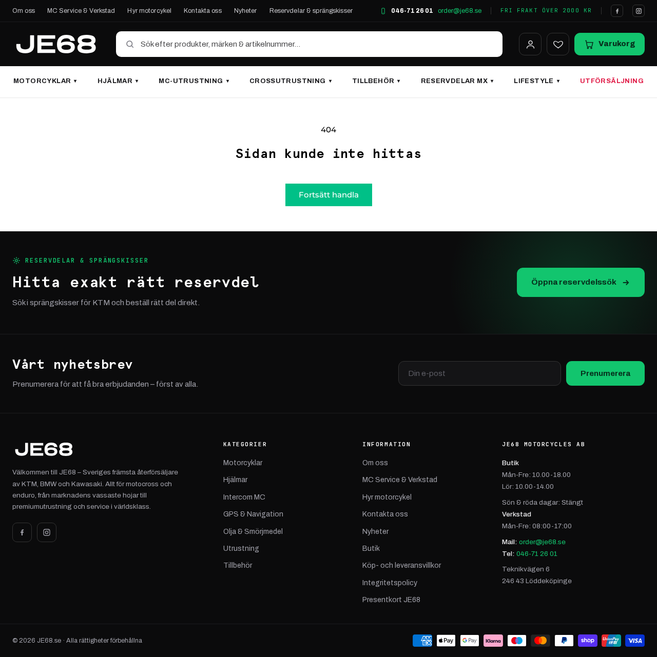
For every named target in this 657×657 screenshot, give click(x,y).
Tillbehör (376, 81)
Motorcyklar (45, 81)
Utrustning (241, 548)
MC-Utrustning (193, 81)
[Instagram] (638, 11)
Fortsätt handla (329, 195)
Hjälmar (118, 81)
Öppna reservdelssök (573, 281)
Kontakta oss (203, 10)
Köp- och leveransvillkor (401, 565)
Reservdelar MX (457, 81)
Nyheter (245, 10)
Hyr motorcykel (149, 10)
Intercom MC (244, 497)
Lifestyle (536, 81)
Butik (371, 548)
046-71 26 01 (412, 10)
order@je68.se (459, 10)
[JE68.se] (56, 44)
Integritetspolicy (389, 583)
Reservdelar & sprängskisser (311, 10)
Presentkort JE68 (391, 600)
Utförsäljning (612, 81)
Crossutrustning (290, 81)
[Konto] (530, 44)
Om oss (23, 10)
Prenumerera (605, 373)
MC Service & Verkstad (81, 10)
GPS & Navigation (253, 514)
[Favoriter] (558, 44)
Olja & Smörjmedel (253, 531)
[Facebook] (617, 11)
